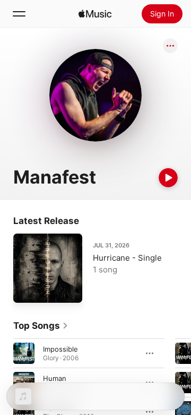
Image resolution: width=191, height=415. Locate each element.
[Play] (168, 177)
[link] (40, 325)
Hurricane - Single (127, 258)
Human (54, 378)
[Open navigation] (19, 14)
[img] (95, 14)
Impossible (60, 349)
